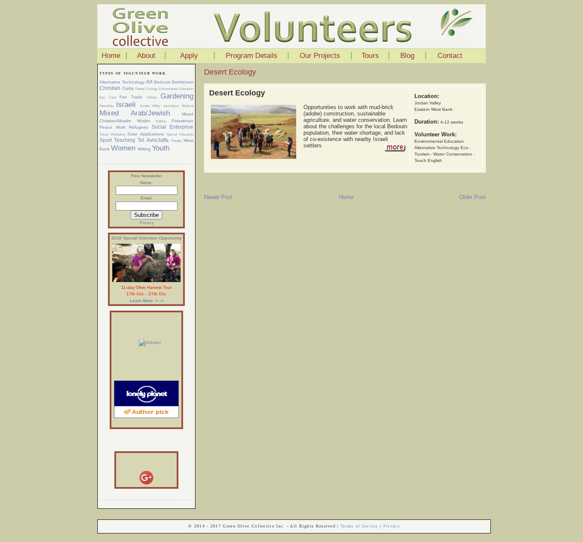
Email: (146, 198)
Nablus (161, 121)
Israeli (126, 105)
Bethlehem (182, 82)
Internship (106, 106)
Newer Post (218, 197)
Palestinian (182, 120)
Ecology (151, 88)
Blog (407, 56)
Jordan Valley (150, 106)
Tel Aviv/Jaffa (152, 140)
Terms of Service (359, 526)
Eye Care (107, 97)
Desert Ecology (230, 72)
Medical (187, 106)
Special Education (179, 134)
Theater (176, 140)
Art (149, 82)
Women (123, 148)
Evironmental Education (176, 88)
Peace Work (112, 127)
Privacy (147, 222)
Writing (144, 149)
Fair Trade (131, 97)
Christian (109, 88)
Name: (146, 182)
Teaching (124, 140)
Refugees (138, 127)
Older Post (472, 197)
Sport (105, 140)
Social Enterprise (172, 127)
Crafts (128, 88)
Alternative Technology (122, 82)
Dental (140, 88)
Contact (449, 56)
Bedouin (162, 82)
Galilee (151, 97)
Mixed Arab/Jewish (134, 113)
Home (111, 56)
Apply (189, 56)
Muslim (143, 120)
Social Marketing (112, 134)
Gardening (176, 96)
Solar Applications (145, 134)
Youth (160, 148)
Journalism (171, 106)
